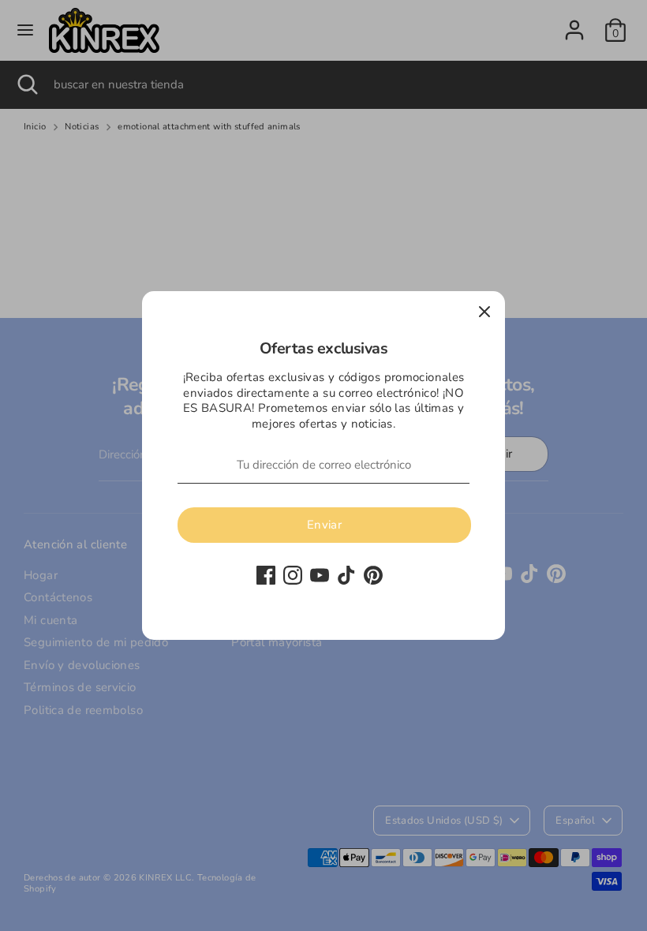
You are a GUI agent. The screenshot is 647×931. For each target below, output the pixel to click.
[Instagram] (292, 575)
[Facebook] (265, 575)
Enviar (324, 525)
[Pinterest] (373, 575)
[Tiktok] (346, 575)
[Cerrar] (484, 311)
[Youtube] (319, 575)
